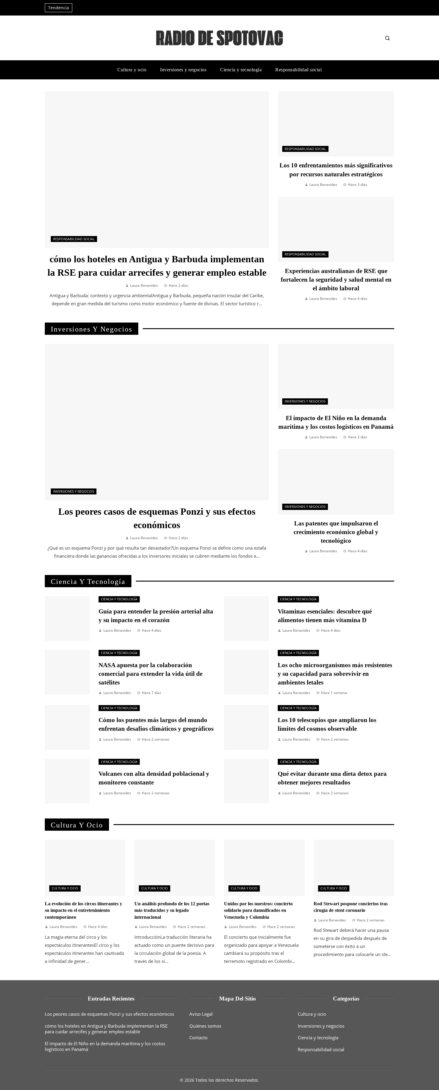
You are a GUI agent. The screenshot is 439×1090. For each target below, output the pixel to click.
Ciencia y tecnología (119, 599)
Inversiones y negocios (73, 491)
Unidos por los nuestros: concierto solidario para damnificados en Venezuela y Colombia (258, 910)
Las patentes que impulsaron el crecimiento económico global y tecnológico (336, 532)
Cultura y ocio (65, 888)
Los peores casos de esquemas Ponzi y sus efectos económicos (109, 1014)
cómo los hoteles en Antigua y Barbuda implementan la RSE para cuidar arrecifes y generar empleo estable (106, 1029)
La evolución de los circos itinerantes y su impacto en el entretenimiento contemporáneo (83, 910)
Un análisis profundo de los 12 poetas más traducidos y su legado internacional (171, 910)
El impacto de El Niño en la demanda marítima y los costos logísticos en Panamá (105, 1046)
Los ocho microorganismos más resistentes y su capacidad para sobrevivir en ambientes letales (335, 674)
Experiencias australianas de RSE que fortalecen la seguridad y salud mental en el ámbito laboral (336, 279)
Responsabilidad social (74, 239)
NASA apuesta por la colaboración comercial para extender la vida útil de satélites (150, 674)
